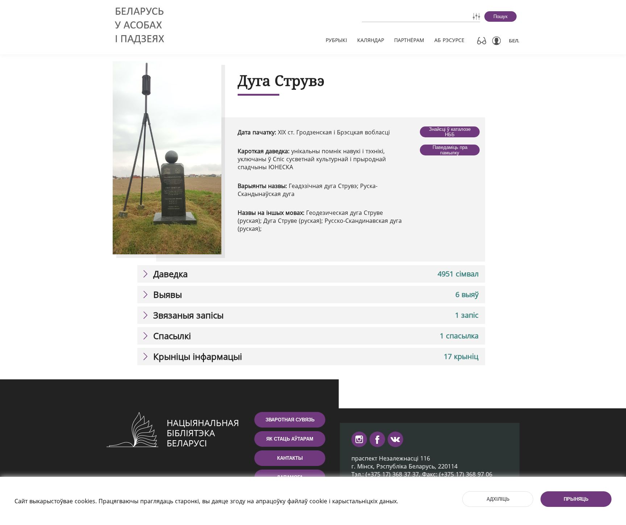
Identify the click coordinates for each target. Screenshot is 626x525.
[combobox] (400, 16)
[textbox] (400, 16)
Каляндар (370, 40)
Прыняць (576, 499)
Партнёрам (409, 40)
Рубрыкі (336, 40)
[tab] (311, 274)
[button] (311, 274)
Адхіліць (498, 499)
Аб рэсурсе (449, 40)
